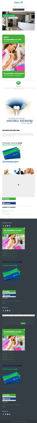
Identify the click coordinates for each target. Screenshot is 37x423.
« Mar (3, 326)
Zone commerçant (22, 6)
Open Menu (17, 9)
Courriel (17, 6)
